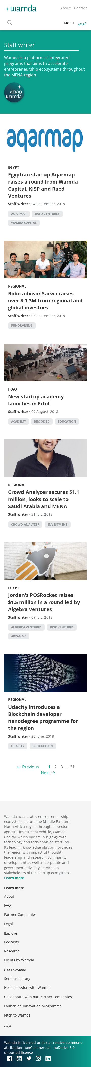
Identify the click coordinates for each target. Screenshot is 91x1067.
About (65, 8)
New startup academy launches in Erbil (36, 400)
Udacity (17, 746)
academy (18, 421)
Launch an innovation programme (33, 1006)
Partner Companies (20, 914)
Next (45, 772)
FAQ (7, 905)
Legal (8, 923)
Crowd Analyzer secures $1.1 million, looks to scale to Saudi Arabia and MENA (43, 499)
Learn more (14, 877)
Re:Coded (42, 421)
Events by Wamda (19, 960)
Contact (80, 8)
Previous (30, 767)
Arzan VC (18, 636)
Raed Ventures (47, 214)
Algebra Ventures (26, 627)
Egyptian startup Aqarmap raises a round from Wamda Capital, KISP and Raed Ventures (43, 185)
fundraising (22, 325)
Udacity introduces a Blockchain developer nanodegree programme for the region (43, 718)
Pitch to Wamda (17, 1015)
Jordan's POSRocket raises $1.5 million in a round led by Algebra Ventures (44, 602)
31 (72, 767)
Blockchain (43, 746)
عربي (82, 23)
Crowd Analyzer (25, 524)
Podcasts (11, 942)
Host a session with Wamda (27, 987)
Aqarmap (19, 214)
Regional (17, 286)
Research (12, 951)
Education (67, 421)
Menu (69, 22)
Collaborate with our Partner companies (38, 996)
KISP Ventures (62, 627)
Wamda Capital (24, 223)
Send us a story (17, 978)
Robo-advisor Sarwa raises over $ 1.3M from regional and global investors (45, 300)
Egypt (13, 167)
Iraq (12, 389)
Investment (57, 524)
